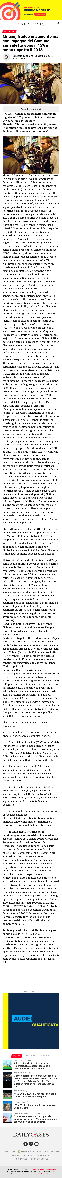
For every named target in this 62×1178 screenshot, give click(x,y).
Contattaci (22, 1159)
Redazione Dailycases (48, 1151)
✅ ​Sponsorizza (26, 1151)
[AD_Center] (31, 19)
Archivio (15, 1155)
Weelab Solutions (44, 1174)
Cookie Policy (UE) (40, 1159)
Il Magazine (9, 1151)
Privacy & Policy (45, 1155)
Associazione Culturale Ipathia (44, 1170)
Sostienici (29, 1155)
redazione (20, 58)
